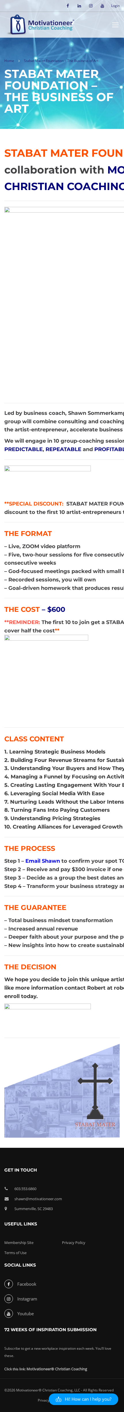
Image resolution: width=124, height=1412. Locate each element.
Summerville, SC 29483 (33, 1208)
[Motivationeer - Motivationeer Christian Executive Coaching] (40, 25)
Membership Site (18, 1242)
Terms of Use (15, 1252)
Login (115, 5)
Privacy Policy (73, 1242)
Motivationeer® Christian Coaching (57, 1368)
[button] (83, 1399)
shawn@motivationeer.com (38, 1198)
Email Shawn (43, 861)
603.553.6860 (25, 1188)
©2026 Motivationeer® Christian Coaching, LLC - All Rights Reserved (59, 1390)
